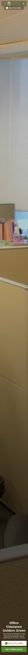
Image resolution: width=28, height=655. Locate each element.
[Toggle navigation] (4, 3)
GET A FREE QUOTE (14, 649)
